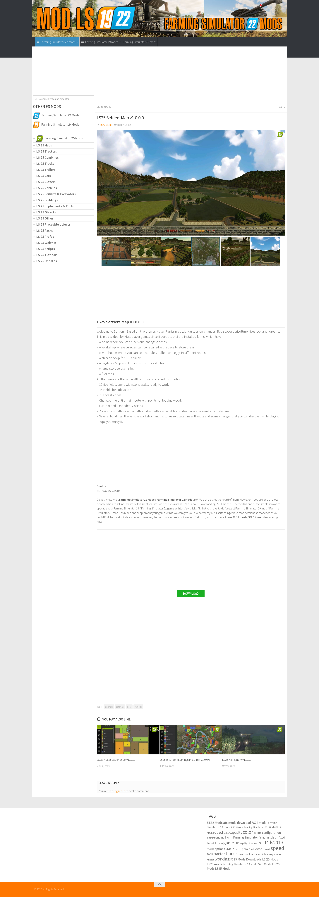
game (228, 843)
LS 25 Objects (46, 212)
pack (230, 848)
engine (219, 837)
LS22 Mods (106, 125)
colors (257, 832)
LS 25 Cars (43, 176)
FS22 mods (258, 823)
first (276, 838)
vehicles (138, 706)
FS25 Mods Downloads (246, 859)
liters (254, 843)
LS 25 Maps (104, 106)
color (248, 832)
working (222, 859)
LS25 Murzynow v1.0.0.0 (236, 760)
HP (236, 843)
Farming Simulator (245, 837)
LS (259, 843)
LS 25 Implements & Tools (55, 206)
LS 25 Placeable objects (53, 224)
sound (267, 849)
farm (229, 837)
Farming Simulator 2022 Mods (259, 827)
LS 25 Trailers (45, 169)
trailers (241, 854)
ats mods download (237, 822)
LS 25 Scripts (45, 249)
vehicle (254, 854)
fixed (282, 837)
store (129, 706)
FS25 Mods (264, 864)
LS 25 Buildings (47, 200)
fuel (221, 843)
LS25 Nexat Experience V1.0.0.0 (116, 760)
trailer (231, 853)
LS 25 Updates (46, 261)
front (210, 843)
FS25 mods (214, 864)
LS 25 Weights (46, 243)
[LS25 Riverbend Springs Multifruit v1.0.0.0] (191, 739)
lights (248, 843)
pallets (238, 849)
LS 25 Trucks (45, 163)
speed (277, 848)
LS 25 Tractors (46, 151)
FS (217, 843)
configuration (271, 832)
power (246, 849)
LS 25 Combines (47, 157)
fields (270, 837)
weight (271, 854)
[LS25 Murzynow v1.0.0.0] (253, 739)
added (217, 832)
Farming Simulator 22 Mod (239, 864)
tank (210, 854)
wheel (278, 854)
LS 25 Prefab (45, 236)
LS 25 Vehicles (46, 188)
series (253, 849)
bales (226, 832)
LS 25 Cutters (46, 182)
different (120, 706)
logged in (119, 791)
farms (261, 837)
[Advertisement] (191, 77)
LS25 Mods (222, 868)
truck (247, 854)
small (260, 848)
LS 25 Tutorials (46, 255)
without (210, 859)
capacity (235, 832)
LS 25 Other (44, 218)
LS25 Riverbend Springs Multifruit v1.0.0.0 (185, 760)
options (220, 849)
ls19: (265, 842)
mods (210, 849)
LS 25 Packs (44, 230)
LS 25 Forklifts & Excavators (56, 194)
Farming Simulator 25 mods (140, 42)
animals (109, 706)
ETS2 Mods (215, 822)
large (242, 843)
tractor (219, 853)
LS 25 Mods (270, 859)
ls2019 (276, 842)
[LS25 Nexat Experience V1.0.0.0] (128, 739)
